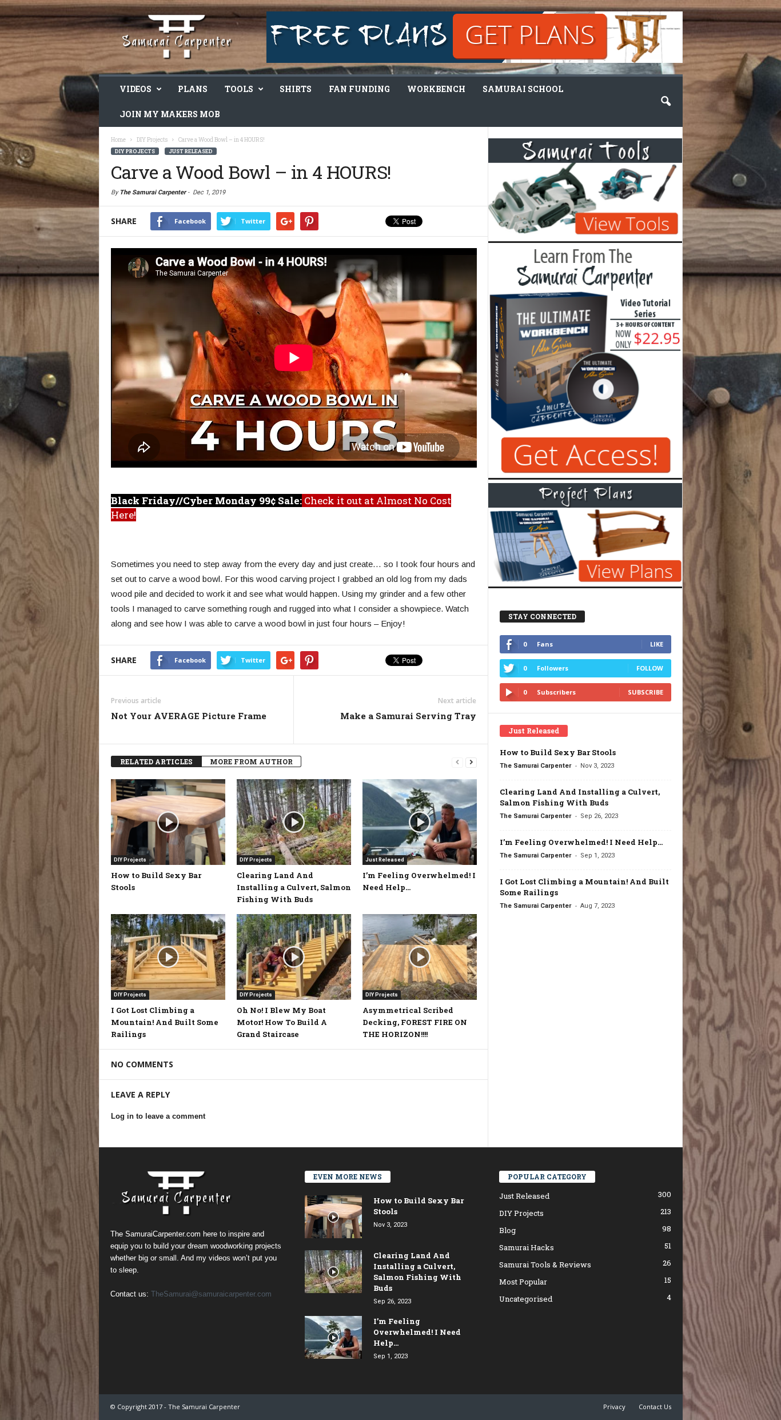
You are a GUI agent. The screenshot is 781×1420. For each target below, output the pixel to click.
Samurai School (523, 88)
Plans (193, 88)
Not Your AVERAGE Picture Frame (188, 715)
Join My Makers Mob (169, 114)
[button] (665, 101)
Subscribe (645, 692)
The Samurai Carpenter (152, 192)
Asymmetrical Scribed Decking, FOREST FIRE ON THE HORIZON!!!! (414, 1022)
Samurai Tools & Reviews (545, 1264)
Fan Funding (359, 88)
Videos (135, 88)
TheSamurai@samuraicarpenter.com (211, 1294)
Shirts (296, 88)
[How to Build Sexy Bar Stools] (168, 822)
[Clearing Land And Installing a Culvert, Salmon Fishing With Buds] (294, 822)
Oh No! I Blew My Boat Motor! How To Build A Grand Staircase (282, 1022)
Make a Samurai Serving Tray (408, 715)
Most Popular (523, 1282)
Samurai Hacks (526, 1247)
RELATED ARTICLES (156, 761)
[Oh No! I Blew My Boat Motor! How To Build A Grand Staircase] (294, 957)
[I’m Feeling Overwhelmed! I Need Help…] (419, 822)
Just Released (191, 151)
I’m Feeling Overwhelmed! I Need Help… (581, 842)
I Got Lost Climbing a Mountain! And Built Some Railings (164, 1022)
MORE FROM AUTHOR (251, 761)
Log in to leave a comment (158, 1116)
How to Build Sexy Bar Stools (558, 752)
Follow (649, 668)
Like (656, 644)
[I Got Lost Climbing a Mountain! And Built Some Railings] (168, 957)
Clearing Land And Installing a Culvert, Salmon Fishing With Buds (294, 887)
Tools (239, 88)
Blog (507, 1230)
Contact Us (655, 1406)
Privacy (614, 1406)
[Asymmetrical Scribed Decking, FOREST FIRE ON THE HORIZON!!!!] (419, 957)
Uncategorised (525, 1299)
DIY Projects (135, 151)
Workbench (436, 88)
